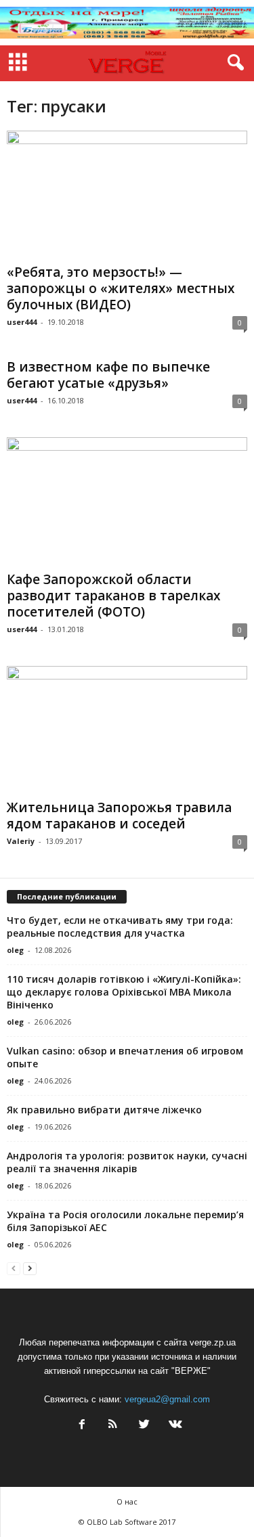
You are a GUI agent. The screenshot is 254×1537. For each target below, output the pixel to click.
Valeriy (21, 841)
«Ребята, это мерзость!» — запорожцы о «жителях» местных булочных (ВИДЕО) (120, 288)
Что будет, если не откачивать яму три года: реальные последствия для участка (120, 926)
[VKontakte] (174, 1426)
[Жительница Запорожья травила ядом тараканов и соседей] (127, 730)
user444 (22, 322)
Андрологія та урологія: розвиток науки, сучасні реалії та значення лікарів (127, 1162)
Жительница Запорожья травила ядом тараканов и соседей (119, 815)
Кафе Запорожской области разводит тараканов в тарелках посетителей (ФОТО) (113, 596)
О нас (127, 1501)
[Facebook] (82, 1426)
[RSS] (113, 1426)
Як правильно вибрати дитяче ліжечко (104, 1109)
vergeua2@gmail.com (167, 1399)
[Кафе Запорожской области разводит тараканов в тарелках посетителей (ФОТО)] (127, 501)
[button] (233, 63)
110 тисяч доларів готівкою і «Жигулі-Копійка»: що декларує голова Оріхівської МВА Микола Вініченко (124, 992)
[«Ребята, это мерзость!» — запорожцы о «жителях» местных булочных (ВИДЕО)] (127, 195)
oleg (15, 950)
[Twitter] (144, 1426)
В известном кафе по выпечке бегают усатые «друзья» (108, 375)
